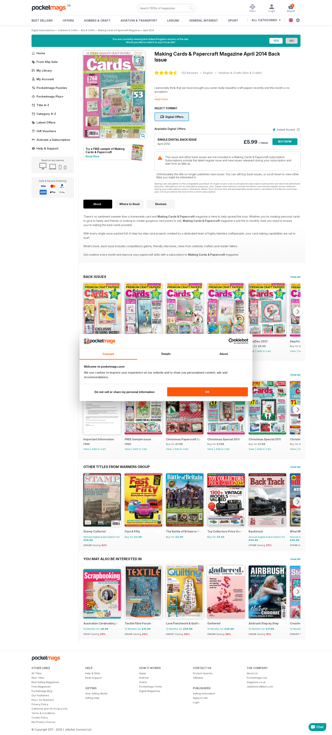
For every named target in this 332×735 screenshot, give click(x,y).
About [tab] (223, 353)
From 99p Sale (47, 62)
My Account (45, 79)
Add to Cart (264, 351)
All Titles (37, 673)
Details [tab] (166, 353)
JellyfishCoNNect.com (260, 686)
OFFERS (68, 20)
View (293, 351)
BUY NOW (285, 141)
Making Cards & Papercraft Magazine (119, 30)
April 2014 (148, 30)
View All (295, 276)
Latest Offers (46, 122)
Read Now (92, 156)
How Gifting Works (96, 693)
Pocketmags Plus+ (50, 96)
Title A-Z (43, 105)
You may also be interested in (112, 559)
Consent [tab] (108, 353)
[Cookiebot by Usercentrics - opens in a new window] (231, 341)
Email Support (93, 677)
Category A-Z (46, 114)
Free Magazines (41, 686)
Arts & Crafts (88, 30)
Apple (142, 673)
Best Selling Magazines (45, 682)
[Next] (297, 311)
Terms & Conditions (43, 713)
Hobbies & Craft (97, 20)
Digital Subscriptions (43, 30)
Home (41, 53)
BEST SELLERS (42, 20)
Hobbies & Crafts (67, 30)
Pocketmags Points (150, 686)
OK (207, 391)
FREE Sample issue (138, 439)
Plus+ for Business (43, 699)
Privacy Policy (40, 704)
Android (144, 677)
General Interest (203, 20)
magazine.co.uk (256, 682)
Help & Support (47, 148)
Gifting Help (92, 697)
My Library (44, 70)
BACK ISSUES (94, 277)
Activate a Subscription (53, 140)
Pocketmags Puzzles (52, 88)
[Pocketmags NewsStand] (51, 8)
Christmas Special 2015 (265, 439)
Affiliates (198, 677)
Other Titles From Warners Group (116, 467)
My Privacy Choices (43, 721)
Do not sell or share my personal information (124, 391)
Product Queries (202, 673)
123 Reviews (189, 72)
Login (196, 702)
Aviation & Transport (138, 20)
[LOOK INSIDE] (114, 136)
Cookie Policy (40, 717)
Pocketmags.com (257, 677)
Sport (233, 20)
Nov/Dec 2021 (258, 341)
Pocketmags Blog (42, 690)
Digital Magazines (149, 690)
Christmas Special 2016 (223, 439)
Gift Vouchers (46, 131)
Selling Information (204, 693)
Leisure (173, 20)
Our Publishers (40, 695)
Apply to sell (200, 697)
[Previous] (86, 311)
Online (143, 682)
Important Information (98, 439)
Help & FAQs (92, 673)
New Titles (38, 677)
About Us (252, 673)
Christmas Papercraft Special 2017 (184, 439)
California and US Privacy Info (50, 708)
